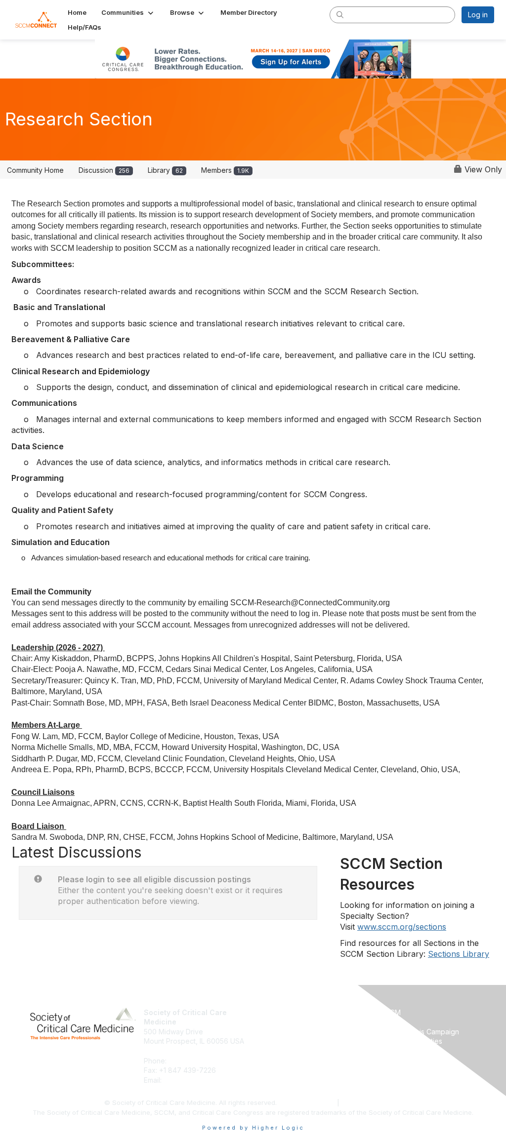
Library (165, 170)
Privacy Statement (308, 1102)
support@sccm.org (194, 1080)
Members (225, 170)
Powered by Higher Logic (253, 1127)
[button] (128, 12)
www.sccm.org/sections (401, 927)
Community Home (35, 170)
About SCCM (277, 1012)
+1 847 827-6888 (197, 1061)
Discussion (104, 170)
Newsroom (274, 1022)
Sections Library (458, 954)
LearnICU (385, 1022)
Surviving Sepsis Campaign (415, 1031)
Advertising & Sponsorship (300, 1031)
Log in (478, 14)
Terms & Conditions (371, 1102)
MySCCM (386, 1012)
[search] (340, 14)
